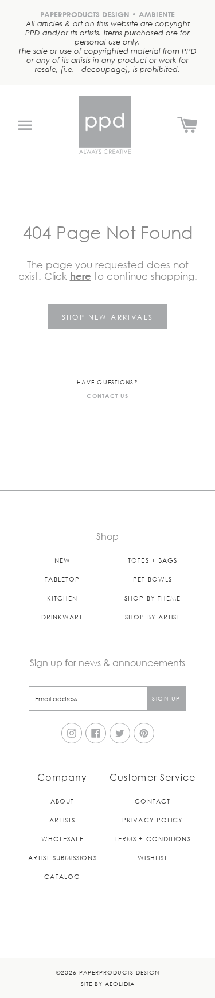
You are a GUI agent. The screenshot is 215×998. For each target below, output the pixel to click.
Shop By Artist (152, 617)
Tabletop (62, 579)
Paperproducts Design (119, 972)
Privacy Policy (152, 820)
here (80, 276)
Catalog (62, 876)
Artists (62, 820)
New (62, 560)
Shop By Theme (152, 598)
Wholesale (62, 839)
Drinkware (62, 617)
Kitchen (62, 598)
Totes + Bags (152, 560)
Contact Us (107, 396)
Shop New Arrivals (108, 317)
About (62, 801)
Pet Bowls (152, 579)
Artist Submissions (62, 857)
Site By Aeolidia (108, 983)
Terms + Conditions (153, 839)
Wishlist (152, 857)
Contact (152, 801)
